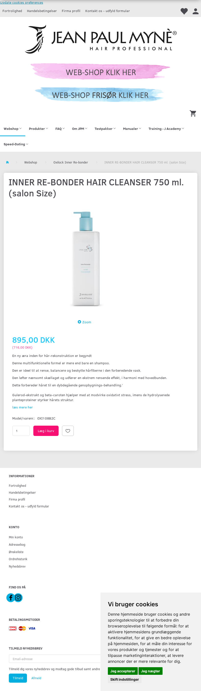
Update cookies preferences (21, 2)
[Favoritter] (183, 11)
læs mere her (22, 407)
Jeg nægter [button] (150, 671)
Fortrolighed (12, 10)
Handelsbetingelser (42, 10)
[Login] (195, 11)
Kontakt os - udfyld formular (107, 10)
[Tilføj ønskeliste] (68, 431)
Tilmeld (18, 678)
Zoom (86, 322)
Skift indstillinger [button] (124, 679)
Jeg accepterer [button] (122, 671)
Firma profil (71, 10)
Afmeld (36, 678)
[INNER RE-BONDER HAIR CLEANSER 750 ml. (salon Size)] (85, 257)
